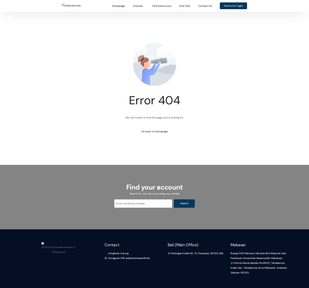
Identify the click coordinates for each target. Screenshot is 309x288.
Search (184, 203)
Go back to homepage (154, 131)
